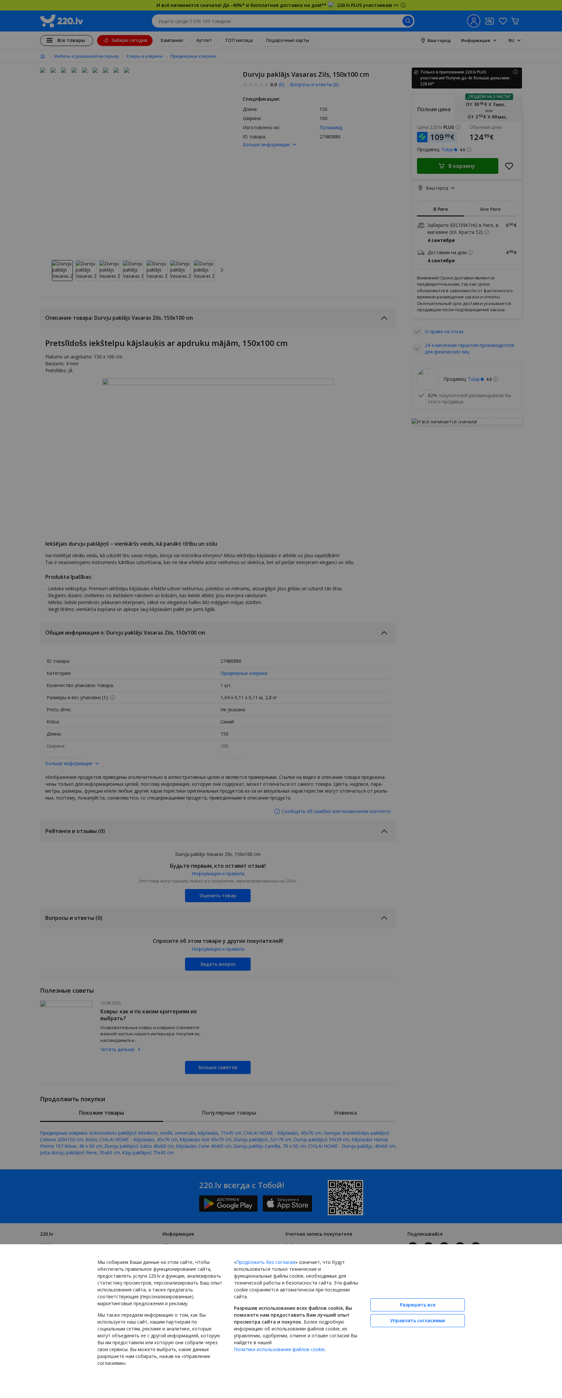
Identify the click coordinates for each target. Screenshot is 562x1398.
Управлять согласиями (417, 1320)
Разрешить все (417, 1305)
